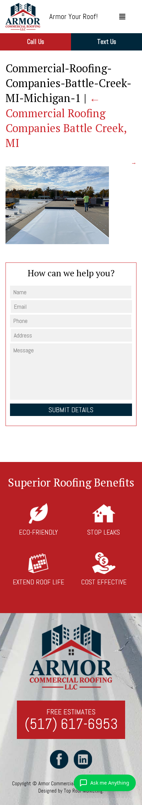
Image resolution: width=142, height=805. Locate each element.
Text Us (106, 41)
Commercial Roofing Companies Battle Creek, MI (66, 120)
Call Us (35, 41)
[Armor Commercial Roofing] (23, 16)
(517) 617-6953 (71, 724)
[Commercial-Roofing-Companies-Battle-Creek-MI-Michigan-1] (57, 242)
